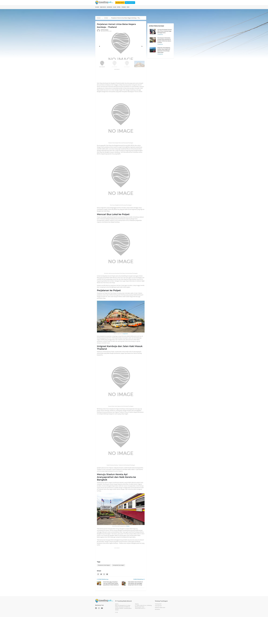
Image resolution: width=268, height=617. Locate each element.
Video (128, 7)
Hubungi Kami (158, 605)
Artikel (119, 7)
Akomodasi (109, 7)
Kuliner (97, 7)
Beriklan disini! (120, 2)
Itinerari (124, 7)
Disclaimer (157, 609)
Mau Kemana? (129, 2)
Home (98, 18)
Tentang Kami (158, 604)
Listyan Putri (125, 333)
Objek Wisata (103, 7)
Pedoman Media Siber (160, 607)
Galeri (114, 7)
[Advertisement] (122, 76)
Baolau (128, 526)
